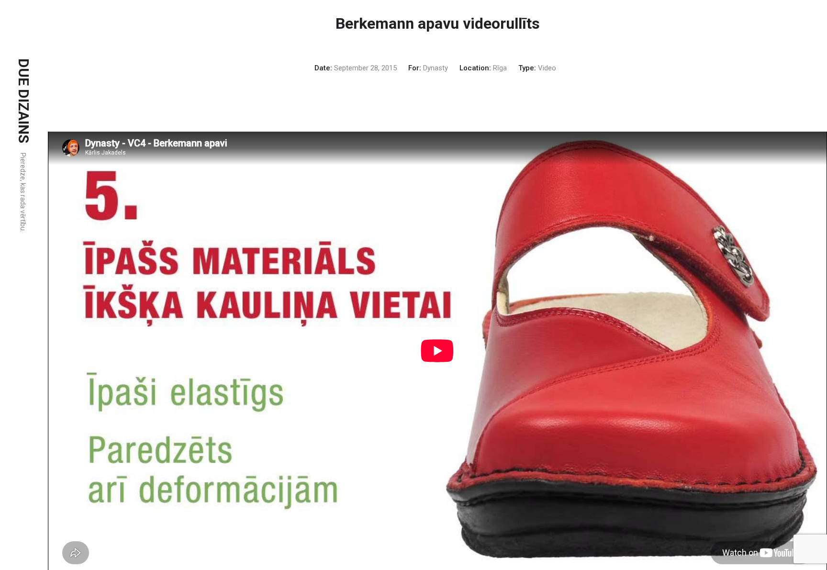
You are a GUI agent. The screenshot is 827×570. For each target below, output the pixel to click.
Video (547, 68)
